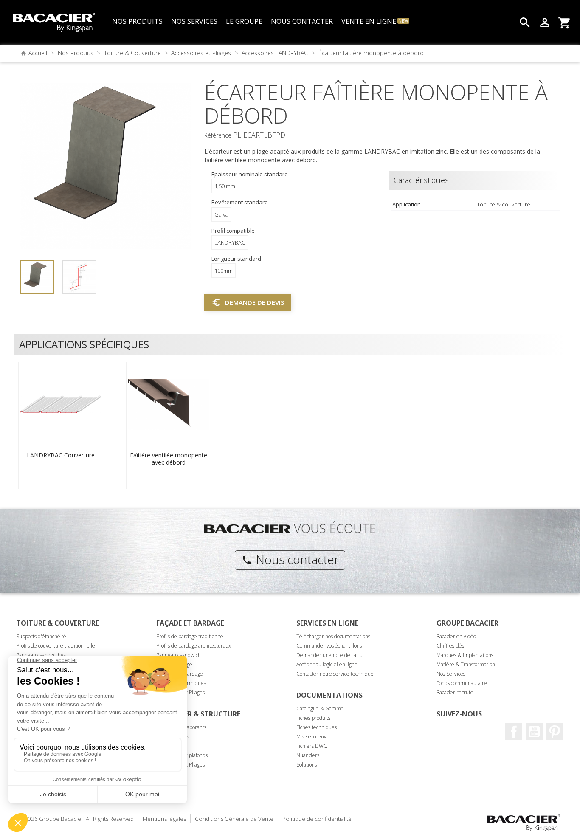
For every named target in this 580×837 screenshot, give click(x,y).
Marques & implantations (464, 655)
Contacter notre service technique (335, 673)
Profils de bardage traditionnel (190, 636)
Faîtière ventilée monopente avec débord (168, 459)
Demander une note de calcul (330, 655)
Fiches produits (313, 717)
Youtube (534, 731)
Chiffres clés (450, 645)
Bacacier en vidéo (456, 636)
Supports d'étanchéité (41, 636)
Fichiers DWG (311, 746)
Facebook (513, 731)
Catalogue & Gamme (320, 708)
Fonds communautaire (461, 683)
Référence (217, 135)
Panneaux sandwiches (41, 655)
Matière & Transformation (465, 664)
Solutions (306, 764)
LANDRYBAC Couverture (61, 455)
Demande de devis (247, 302)
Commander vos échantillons (329, 645)
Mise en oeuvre (314, 736)
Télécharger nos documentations (333, 636)
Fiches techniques (316, 727)
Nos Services (450, 673)
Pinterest (554, 731)
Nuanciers (307, 755)
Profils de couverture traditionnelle (55, 645)
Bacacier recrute (454, 692)
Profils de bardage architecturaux (193, 645)
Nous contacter (290, 559)
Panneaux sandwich (178, 655)
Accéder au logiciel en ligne (327, 664)
